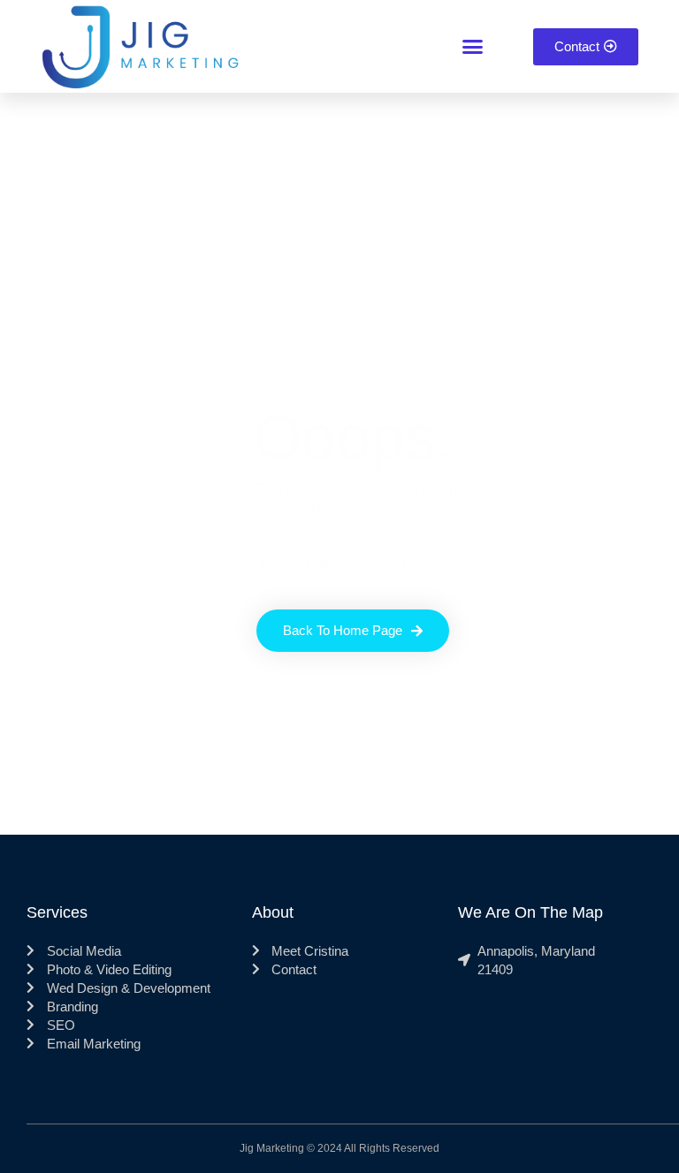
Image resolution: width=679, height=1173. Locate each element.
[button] (473, 47)
